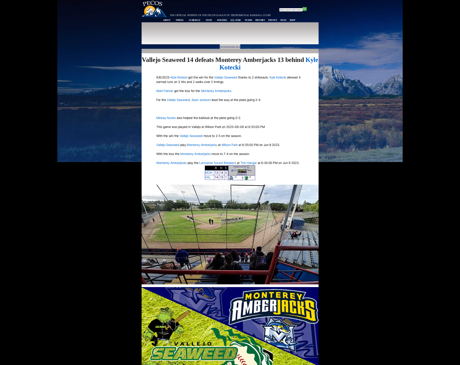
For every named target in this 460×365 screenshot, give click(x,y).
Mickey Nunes (166, 118)
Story (249, 170)
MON (208, 172)
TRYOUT (272, 20)
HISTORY (260, 20)
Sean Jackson (201, 100)
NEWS (283, 20)
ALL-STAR (235, 20)
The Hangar (248, 163)
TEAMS (248, 20)
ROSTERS (222, 20)
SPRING (180, 20)
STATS (209, 20)
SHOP (292, 20)
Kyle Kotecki (179, 77)
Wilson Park (230, 145)
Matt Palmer (164, 91)
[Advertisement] (207, 35)
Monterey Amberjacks (216, 91)
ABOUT (167, 20)
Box (235, 170)
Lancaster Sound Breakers (217, 163)
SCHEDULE (195, 20)
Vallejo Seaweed (225, 77)
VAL (208, 177)
